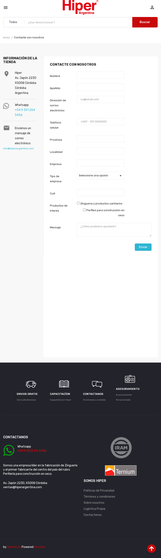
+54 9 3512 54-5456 (32, 451)
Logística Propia (94, 509)
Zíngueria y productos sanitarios (101, 203)
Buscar (145, 22)
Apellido (55, 88)
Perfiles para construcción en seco (105, 213)
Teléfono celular (55, 125)
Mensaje (55, 227)
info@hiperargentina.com (18, 148)
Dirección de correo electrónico (58, 105)
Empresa (55, 164)
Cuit (52, 193)
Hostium (40, 547)
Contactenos (93, 515)
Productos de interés (59, 208)
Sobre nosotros (94, 503)
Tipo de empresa (55, 179)
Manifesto (14, 547)
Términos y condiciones (99, 496)
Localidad (56, 151)
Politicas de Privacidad (99, 490)
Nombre (55, 76)
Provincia (56, 139)
